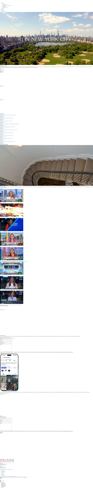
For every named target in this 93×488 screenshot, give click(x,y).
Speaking (2, 9)
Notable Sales (4, 6)
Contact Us (2, 10)
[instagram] (10, 469)
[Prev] (2, 144)
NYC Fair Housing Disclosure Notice (4, 476)
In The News (2, 8)
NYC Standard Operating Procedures (12, 476)
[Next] (6, 144)
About (2, 2)
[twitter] (11, 469)
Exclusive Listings (5, 4)
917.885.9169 (3, 11)
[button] (3, 483)
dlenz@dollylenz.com (7, 469)
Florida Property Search (5, 7)
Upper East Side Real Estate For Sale (7, 5)
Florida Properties (3, 471)
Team (3, 3)
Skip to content (1, 480)
